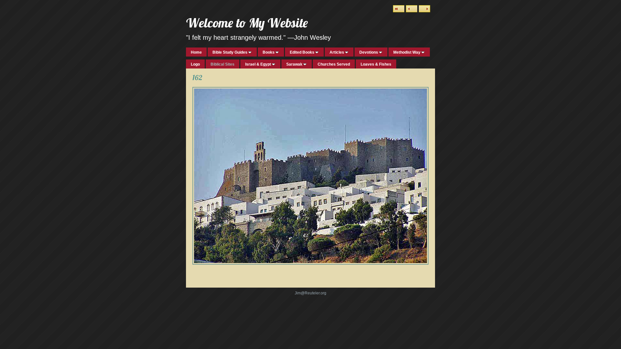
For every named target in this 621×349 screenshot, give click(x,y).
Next (424, 8)
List (398, 8)
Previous (411, 8)
